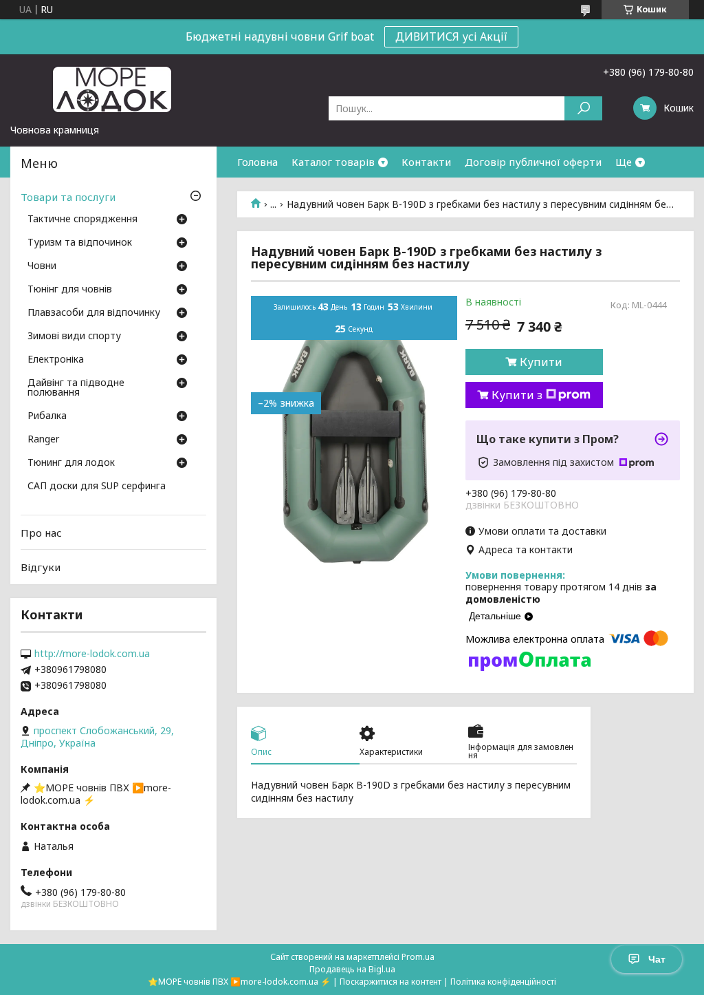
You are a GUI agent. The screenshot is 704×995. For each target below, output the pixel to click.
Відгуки (40, 567)
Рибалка (47, 416)
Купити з (517, 395)
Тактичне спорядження (83, 219)
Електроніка (56, 359)
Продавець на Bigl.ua (352, 969)
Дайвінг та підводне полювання (76, 388)
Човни (42, 266)
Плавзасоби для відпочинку (94, 313)
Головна (257, 162)
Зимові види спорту (74, 336)
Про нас (41, 532)
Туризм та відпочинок (80, 242)
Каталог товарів (333, 162)
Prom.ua (418, 957)
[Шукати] (583, 108)
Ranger (43, 439)
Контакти (426, 162)
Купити (541, 362)
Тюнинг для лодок (71, 463)
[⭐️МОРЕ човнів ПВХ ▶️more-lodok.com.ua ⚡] (113, 89)
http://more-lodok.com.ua (92, 654)
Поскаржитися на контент (390, 981)
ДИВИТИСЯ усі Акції (451, 36)
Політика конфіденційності (503, 981)
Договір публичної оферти (533, 162)
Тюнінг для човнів (70, 289)
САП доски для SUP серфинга (97, 486)
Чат (657, 959)
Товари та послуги (68, 197)
